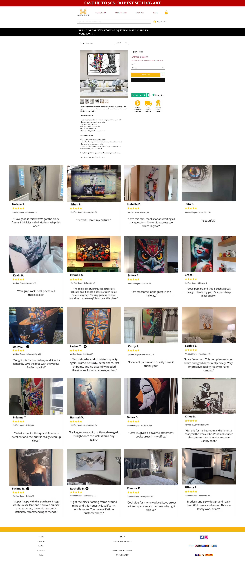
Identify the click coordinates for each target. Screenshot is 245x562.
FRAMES (41, 546)
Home (82, 43)
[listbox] (121, 43)
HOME (41, 537)
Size (133, 64)
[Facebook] (202, 537)
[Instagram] (206, 537)
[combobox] (148, 68)
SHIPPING (122, 537)
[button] (101, 13)
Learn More (159, 60)
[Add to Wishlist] (163, 75)
